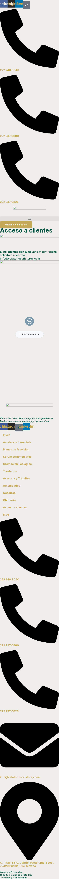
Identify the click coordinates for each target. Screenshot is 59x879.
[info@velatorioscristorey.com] (29, 773)
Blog (6, 514)
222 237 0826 (9, 201)
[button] (29, 218)
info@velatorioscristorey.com (20, 777)
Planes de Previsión (16, 449)
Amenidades (11, 485)
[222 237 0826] (29, 198)
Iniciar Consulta (29, 334)
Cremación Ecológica (17, 464)
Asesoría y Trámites (16, 478)
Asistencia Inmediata (17, 442)
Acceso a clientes (15, 507)
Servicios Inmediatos (17, 456)
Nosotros (9, 492)
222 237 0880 (9, 136)
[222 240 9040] (29, 66)
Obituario (9, 500)
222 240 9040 (9, 70)
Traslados (10, 471)
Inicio (6, 435)
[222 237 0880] (29, 132)
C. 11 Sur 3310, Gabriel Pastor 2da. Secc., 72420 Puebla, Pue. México (27, 864)
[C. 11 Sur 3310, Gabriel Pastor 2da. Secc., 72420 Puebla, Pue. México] (29, 859)
